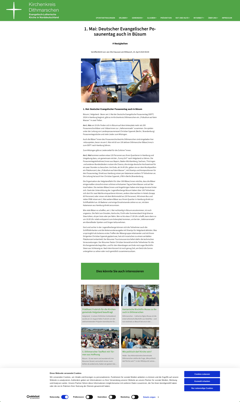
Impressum (227, 17)
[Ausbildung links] (203, 18)
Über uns (212, 17)
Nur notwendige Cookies (202, 388)
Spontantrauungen (105, 17)
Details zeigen (149, 397)
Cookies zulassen (202, 374)
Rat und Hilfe (182, 17)
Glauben (151, 17)
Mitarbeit (198, 17)
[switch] (89, 397)
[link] (123, 18)
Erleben (122, 17)
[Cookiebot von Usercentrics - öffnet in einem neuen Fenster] (33, 397)
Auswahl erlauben (202, 381)
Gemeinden (137, 17)
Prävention (166, 17)
